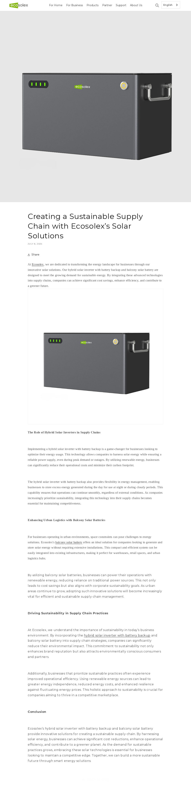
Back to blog (98, 780)
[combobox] (170, 5)
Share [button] (36, 254)
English (168, 4)
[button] (157, 5)
